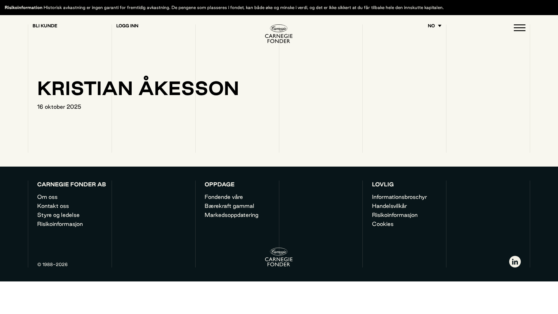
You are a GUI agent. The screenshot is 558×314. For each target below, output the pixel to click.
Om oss (47, 197)
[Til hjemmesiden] (279, 33)
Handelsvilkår (389, 206)
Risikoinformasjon (60, 224)
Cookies (383, 224)
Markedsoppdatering (231, 215)
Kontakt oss (53, 206)
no (431, 26)
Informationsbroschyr (399, 197)
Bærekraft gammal (229, 206)
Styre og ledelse (58, 215)
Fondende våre (224, 197)
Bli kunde (45, 26)
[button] (519, 29)
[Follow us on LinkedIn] (515, 261)
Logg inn (127, 26)
